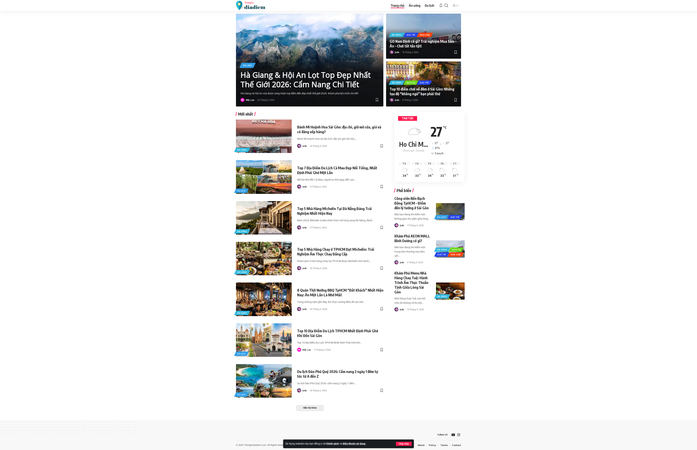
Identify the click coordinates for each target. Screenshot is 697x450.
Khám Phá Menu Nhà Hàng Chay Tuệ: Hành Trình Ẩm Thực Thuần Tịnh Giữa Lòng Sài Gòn (411, 282)
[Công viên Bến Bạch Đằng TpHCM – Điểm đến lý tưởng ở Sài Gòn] (450, 211)
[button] (404, 444)
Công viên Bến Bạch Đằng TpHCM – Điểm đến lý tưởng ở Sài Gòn (411, 203)
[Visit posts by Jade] (392, 52)
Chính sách (332, 443)
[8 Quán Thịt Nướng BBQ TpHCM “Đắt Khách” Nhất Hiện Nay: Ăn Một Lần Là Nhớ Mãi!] (264, 299)
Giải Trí (411, 35)
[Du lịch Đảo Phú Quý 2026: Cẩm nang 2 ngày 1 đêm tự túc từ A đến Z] (264, 380)
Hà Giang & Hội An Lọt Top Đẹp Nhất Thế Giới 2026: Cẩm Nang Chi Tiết (306, 80)
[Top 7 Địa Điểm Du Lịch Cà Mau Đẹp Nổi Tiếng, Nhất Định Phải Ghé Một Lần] (264, 177)
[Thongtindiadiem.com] (253, 5)
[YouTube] (453, 435)
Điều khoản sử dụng (354, 443)
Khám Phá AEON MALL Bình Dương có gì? (412, 238)
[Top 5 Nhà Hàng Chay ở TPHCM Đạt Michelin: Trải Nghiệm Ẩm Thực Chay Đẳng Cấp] (264, 258)
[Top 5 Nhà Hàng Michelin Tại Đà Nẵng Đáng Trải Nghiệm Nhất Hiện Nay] (264, 218)
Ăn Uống (397, 35)
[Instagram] (458, 435)
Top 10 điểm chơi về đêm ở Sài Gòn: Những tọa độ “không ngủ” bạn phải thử (422, 91)
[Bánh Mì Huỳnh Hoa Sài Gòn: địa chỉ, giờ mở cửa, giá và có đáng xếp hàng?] (264, 136)
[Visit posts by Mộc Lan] (242, 100)
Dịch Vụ (411, 83)
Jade (397, 52)
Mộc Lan (250, 99)
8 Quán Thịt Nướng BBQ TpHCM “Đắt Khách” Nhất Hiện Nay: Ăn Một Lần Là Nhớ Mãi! (340, 292)
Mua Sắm (425, 35)
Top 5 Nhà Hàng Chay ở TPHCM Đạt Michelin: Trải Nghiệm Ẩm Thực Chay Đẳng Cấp (335, 251)
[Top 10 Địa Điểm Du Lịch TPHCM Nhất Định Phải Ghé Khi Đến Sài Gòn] (264, 340)
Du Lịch (247, 65)
